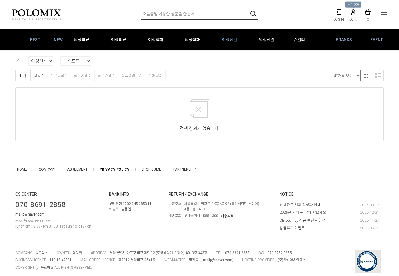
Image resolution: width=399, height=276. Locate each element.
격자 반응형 (366, 75)
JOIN (353, 20)
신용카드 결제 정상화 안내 (300, 205)
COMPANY (47, 169)
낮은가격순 (82, 76)
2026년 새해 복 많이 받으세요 (303, 212)
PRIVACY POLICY (114, 169)
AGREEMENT (77, 169)
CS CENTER (26, 194)
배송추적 (227, 216)
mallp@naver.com (30, 214)
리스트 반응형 (378, 75)
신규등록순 (59, 76)
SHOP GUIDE (151, 169)
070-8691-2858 (40, 205)
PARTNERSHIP (184, 169)
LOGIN (338, 20)
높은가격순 (106, 76)
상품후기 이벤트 (292, 228)
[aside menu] (384, 12)
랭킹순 (39, 76)
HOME (22, 169)
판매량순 (155, 76)
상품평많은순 (131, 76)
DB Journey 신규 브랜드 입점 (302, 220)
